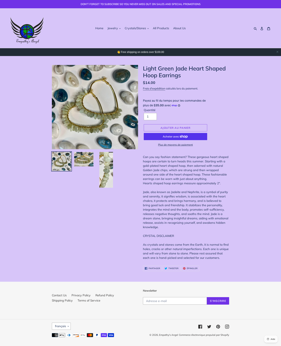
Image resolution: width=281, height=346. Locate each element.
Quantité (149, 110)
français (60, 326)
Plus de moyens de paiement (175, 144)
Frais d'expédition (154, 88)
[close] (277, 52)
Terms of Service (89, 300)
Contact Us (59, 295)
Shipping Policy (62, 300)
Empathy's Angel (168, 334)
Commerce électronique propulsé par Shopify (204, 334)
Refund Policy (104, 295)
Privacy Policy (81, 295)
